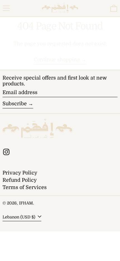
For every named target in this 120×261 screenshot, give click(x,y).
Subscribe (15, 103)
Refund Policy (20, 180)
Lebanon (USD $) (19, 217)
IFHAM (26, 203)
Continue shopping (57, 59)
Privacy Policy (20, 173)
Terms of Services (25, 187)
